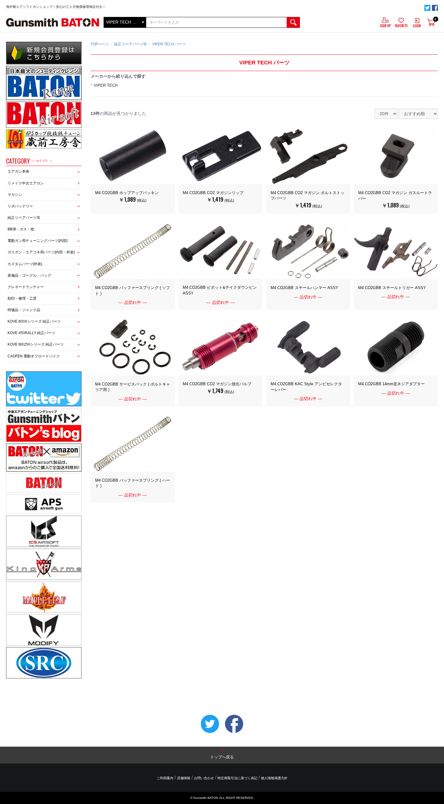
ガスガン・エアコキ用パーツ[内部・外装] (41, 252)
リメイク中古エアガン (26, 183)
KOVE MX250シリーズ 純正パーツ (36, 344)
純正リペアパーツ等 (24, 218)
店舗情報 (183, 778)
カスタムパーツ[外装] (25, 264)
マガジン (15, 195)
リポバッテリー (20, 206)
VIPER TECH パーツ (169, 44)
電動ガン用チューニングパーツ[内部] (37, 241)
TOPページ (100, 44)
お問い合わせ (204, 778)
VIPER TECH (105, 85)
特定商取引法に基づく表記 (237, 778)
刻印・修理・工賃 (22, 298)
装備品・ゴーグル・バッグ (29, 275)
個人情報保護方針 (274, 778)
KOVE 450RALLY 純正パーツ (31, 333)
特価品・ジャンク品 (24, 310)
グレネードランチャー (26, 287)
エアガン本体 (18, 171)
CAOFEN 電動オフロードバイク (34, 356)
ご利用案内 (165, 778)
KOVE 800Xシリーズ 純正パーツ (34, 321)
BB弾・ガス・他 (21, 229)
